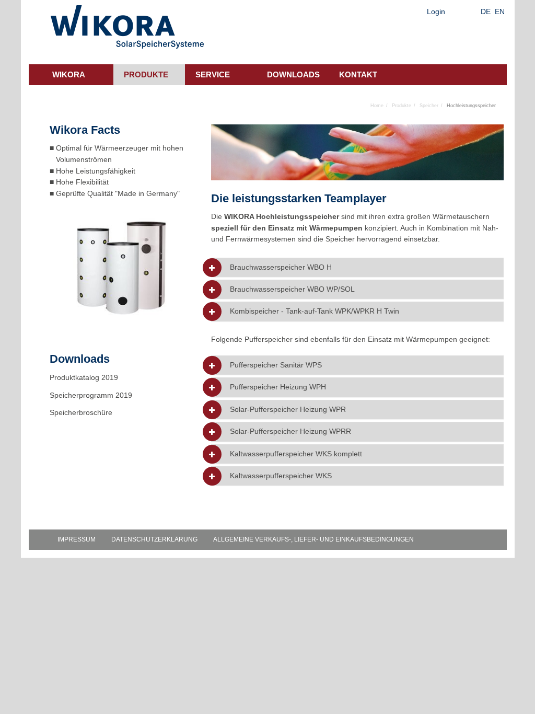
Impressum (76, 539)
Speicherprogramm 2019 (91, 395)
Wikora (68, 74)
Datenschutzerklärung (154, 539)
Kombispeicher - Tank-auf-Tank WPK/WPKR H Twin (314, 311)
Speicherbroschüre (82, 412)
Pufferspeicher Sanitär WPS (276, 365)
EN (500, 11)
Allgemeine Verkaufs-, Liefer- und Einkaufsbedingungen (313, 539)
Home (376, 105)
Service (212, 74)
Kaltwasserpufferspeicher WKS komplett (296, 454)
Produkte (146, 74)
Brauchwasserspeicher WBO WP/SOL (292, 289)
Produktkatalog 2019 (84, 377)
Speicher (429, 105)
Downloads (293, 74)
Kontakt (358, 74)
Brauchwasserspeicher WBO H (281, 267)
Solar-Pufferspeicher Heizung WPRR (290, 431)
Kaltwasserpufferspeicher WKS (281, 476)
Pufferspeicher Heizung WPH (278, 387)
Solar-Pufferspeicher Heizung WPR (288, 409)
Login (436, 11)
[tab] (357, 267)
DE (486, 11)
